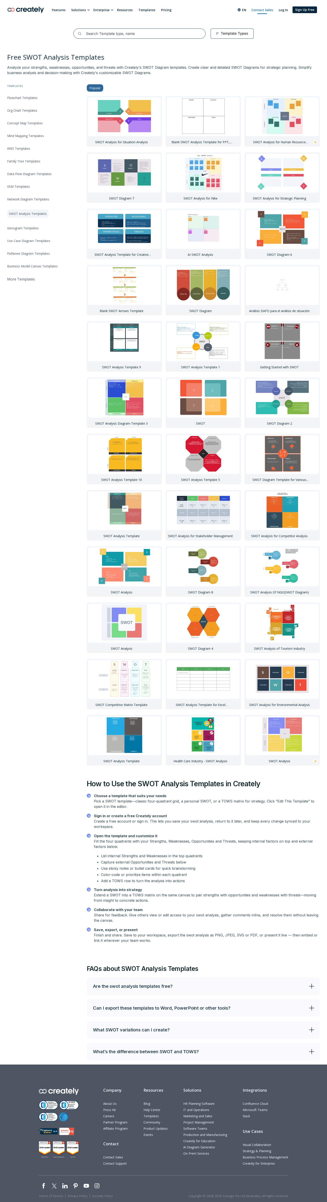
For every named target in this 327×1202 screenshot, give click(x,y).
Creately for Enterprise (259, 1163)
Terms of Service (51, 1196)
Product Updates (155, 1128)
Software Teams (195, 1128)
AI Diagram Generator (199, 1147)
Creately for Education (199, 1141)
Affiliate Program (115, 1128)
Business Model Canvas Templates (32, 266)
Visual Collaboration (257, 1145)
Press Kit (109, 1110)
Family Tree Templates (23, 161)
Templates (146, 10)
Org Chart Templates (22, 110)
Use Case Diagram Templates (28, 241)
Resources (125, 10)
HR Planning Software (199, 1103)
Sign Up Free (304, 10)
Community (151, 1122)
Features (58, 10)
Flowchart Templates (22, 98)
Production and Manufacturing (205, 1135)
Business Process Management (265, 1157)
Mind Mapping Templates (25, 136)
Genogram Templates (23, 228)
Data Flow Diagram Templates (29, 174)
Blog (146, 1103)
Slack (246, 1116)
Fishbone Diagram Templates (28, 253)
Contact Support (115, 1163)
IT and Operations (196, 1110)
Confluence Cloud (255, 1103)
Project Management (198, 1122)
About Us (110, 1103)
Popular (95, 88)
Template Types (234, 33)
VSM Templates (18, 186)
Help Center (151, 1110)
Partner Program (115, 1122)
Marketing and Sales (197, 1116)
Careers (108, 1116)
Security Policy (102, 1196)
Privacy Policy (77, 1196)
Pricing (166, 10)
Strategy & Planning (257, 1151)
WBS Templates (18, 148)
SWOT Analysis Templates (28, 214)
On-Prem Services (196, 1153)
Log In (283, 10)
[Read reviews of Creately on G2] (66, 1131)
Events (148, 1135)
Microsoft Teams (255, 1110)
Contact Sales (262, 10)
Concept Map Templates (25, 123)
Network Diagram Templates (28, 199)
